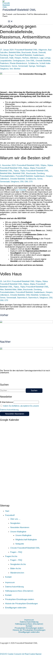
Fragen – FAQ (16, 552)
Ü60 (26, 182)
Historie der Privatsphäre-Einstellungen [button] (21, 604)
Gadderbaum (38, 55)
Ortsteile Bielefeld (43, 61)
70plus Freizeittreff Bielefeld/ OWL (34, 171)
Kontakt (8, 577)
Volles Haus (11, 274)
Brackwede (26, 52)
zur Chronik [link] (21, 190)
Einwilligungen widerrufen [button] (15, 608)
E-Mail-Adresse (6, 402)
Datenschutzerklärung (14, 587)
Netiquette (19, 544)
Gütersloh (4, 58)
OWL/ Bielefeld (32, 295)
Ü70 (31, 182)
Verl (11, 69)
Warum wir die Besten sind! (25, 158)
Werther (17, 69)
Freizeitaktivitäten (7, 176)
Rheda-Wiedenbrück (18, 63)
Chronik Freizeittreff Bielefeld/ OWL (25, 548)
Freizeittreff (10, 515)
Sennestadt (23, 66)
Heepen (18, 58)
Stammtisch (22, 298)
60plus (26, 168)
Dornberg (4, 55)
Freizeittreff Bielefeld (23, 55)
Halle (11, 58)
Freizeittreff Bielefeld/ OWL (19, 9)
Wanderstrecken (17, 573)
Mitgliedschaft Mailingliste (26, 540)
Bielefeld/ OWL (19, 173)
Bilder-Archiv (15, 568)
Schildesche (33, 63)
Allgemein (43, 50)
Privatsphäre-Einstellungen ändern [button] (19, 599)
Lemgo (47, 58)
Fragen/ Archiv (11, 556)
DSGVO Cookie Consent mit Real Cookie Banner (21, 654)
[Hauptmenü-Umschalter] (10, 21)
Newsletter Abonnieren (19, 527)
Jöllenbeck (33, 58)
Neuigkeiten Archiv (18, 564)
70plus (16, 171)
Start (7, 511)
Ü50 (22, 182)
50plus (43, 165)
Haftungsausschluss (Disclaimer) (19, 591)
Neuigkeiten (15, 523)
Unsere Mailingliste (18, 532)
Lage (41, 58)
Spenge (32, 66)
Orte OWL (30, 61)
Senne (14, 66)
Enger (11, 55)
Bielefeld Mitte (14, 52)
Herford (25, 58)
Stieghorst (4, 69)
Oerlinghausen (19, 61)
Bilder (19, 290)
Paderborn (4, 63)
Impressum (10, 582)
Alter (2, 290)
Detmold (42, 52)
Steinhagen (41, 66)
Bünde (34, 52)
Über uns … (15, 519)
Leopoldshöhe (6, 61)
